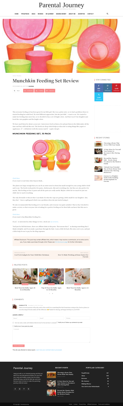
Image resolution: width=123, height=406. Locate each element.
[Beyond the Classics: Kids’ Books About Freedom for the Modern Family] (98, 160)
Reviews (40, 14)
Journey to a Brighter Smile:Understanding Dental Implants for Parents (111, 178)
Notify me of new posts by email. (23, 326)
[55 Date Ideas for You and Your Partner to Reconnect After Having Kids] (98, 151)
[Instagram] (19, 389)
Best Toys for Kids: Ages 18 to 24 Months (25, 289)
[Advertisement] (45, 99)
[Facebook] (15, 389)
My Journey (50, 14)
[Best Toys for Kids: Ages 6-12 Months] (77, 276)
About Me (72, 14)
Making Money (61, 14)
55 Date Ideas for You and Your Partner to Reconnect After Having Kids (112, 152)
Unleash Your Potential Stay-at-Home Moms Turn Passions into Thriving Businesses (112, 169)
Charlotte (23, 305)
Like (99, 84)
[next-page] (52, 293)
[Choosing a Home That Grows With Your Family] (98, 144)
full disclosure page (61, 242)
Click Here (16, 178)
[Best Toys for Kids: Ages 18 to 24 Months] (25, 276)
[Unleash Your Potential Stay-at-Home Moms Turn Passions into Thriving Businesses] (98, 169)
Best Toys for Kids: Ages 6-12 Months (78, 289)
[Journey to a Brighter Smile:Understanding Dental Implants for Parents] (98, 178)
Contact (90, 14)
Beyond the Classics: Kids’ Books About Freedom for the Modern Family (112, 160)
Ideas (33, 14)
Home (16, 14)
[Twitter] (28, 389)
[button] (107, 14)
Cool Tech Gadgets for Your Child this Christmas (31, 255)
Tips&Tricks (25, 14)
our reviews (54, 222)
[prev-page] (49, 293)
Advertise (81, 14)
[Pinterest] (24, 389)
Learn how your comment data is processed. (49, 350)
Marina (31, 86)
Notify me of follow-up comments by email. (70, 322)
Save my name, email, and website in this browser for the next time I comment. (35, 322)
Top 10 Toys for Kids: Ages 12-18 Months (51, 289)
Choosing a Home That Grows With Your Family (112, 144)
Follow (108, 84)
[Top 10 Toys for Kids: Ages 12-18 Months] (51, 276)
